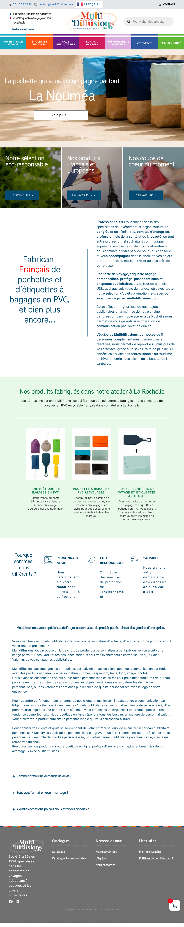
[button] (69, 138)
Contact (169, 4)
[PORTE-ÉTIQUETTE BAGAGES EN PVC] (45, 456)
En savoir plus (20, 195)
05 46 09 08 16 (22, 4)
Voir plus (59, 115)
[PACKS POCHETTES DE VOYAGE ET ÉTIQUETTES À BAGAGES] (137, 456)
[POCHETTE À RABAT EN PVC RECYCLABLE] (91, 456)
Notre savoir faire (23, 29)
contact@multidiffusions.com (56, 4)
